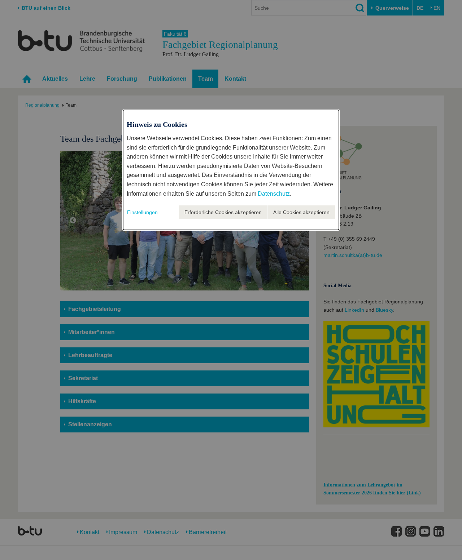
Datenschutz (274, 194)
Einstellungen (142, 212)
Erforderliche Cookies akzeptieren (223, 212)
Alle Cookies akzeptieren (301, 212)
